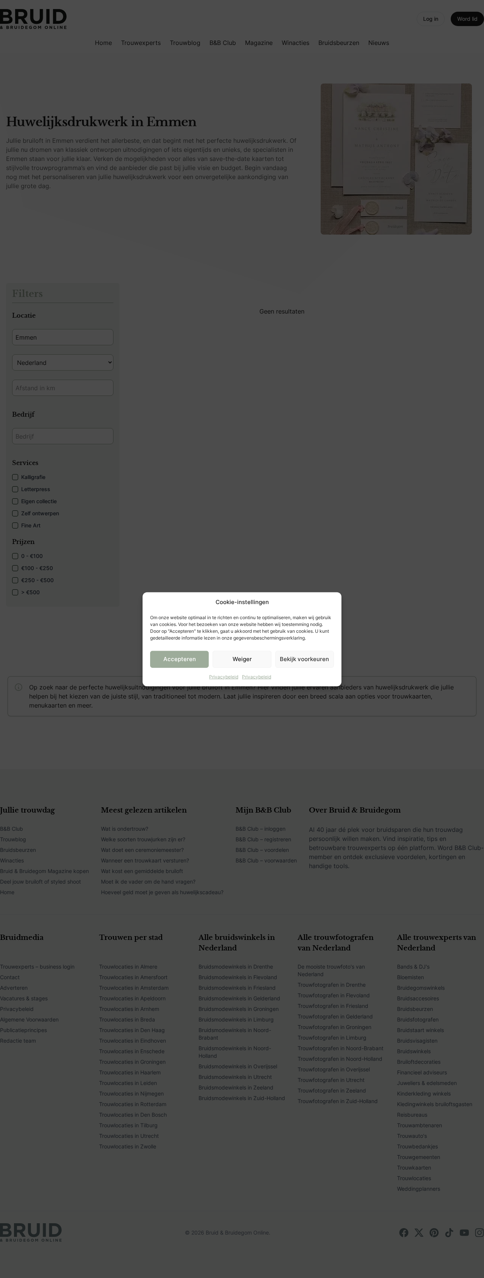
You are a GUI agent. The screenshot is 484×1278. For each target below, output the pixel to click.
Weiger (242, 659)
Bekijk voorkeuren (304, 659)
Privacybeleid (223, 676)
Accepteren (179, 659)
